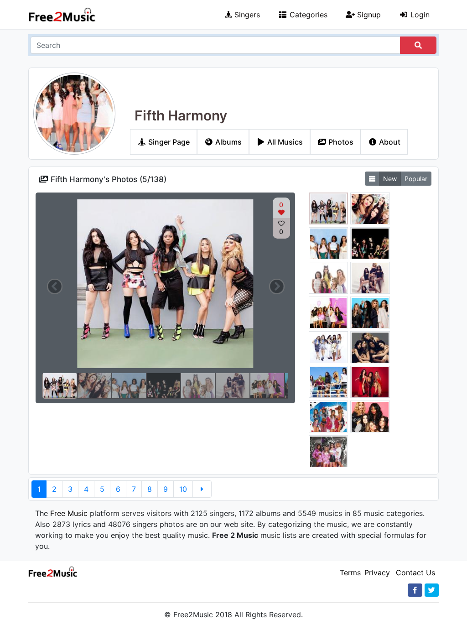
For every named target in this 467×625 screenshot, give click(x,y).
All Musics (284, 141)
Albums (227, 141)
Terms (350, 572)
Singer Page (168, 141)
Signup (368, 14)
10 (183, 489)
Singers (246, 14)
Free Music (69, 513)
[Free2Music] (62, 15)
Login (419, 14)
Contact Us (415, 572)
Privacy (377, 572)
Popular (416, 178)
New (390, 178)
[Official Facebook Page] (415, 590)
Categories (307, 14)
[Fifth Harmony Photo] (329, 209)
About (388, 141)
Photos (340, 141)
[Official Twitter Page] (432, 590)
